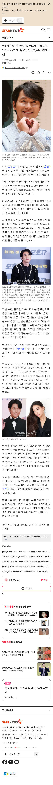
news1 (43, 735)
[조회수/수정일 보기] (13, 60)
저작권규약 (5, 730)
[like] (33, 72)
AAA (24, 738)
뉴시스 (37, 735)
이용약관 (14, 730)
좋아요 (29, 588)
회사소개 (5, 727)
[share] (43, 72)
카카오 (20, 348)
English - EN (15, 20)
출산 (46, 166)
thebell (17, 738)
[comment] (38, 72)
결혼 (4, 489)
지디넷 (4, 738)
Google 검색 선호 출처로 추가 (15, 67)
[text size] (49, 72)
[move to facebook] (4, 762)
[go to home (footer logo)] (12, 721)
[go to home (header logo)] (13, 30)
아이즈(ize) (32, 738)
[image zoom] (47, 148)
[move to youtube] (16, 762)
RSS (21, 730)
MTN (30, 735)
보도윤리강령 (37, 730)
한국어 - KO (15, 754)
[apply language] (19, 20)
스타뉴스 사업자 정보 (8, 743)
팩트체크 (28, 730)
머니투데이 (22, 735)
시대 (10, 738)
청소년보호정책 (28, 727)
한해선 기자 (6, 63)
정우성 (11, 166)
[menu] (48, 30)
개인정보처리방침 (15, 727)
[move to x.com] (10, 762)
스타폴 (41, 738)
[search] (43, 30)
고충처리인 (39, 727)
